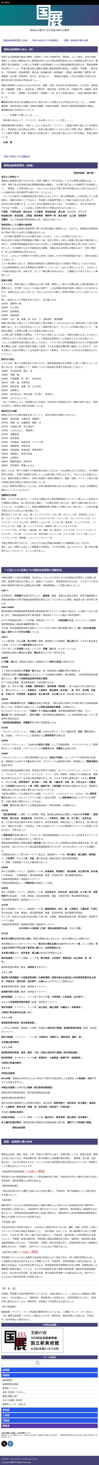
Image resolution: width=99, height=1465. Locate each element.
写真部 (6, 1420)
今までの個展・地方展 (12, 1400)
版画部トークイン (10, 1388)
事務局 (6, 1425)
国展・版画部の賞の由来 (76, 40)
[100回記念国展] (32, 1330)
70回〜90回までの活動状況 (45, 40)
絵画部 (6, 1370)
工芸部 (6, 1415)
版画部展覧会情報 (10, 1384)
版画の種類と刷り (11, 1396)
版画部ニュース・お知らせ (14, 1404)
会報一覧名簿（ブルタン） (14, 1392)
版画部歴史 (7, 1380)
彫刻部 (6, 1410)
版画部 (6, 1375)
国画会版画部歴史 (12, 40)
